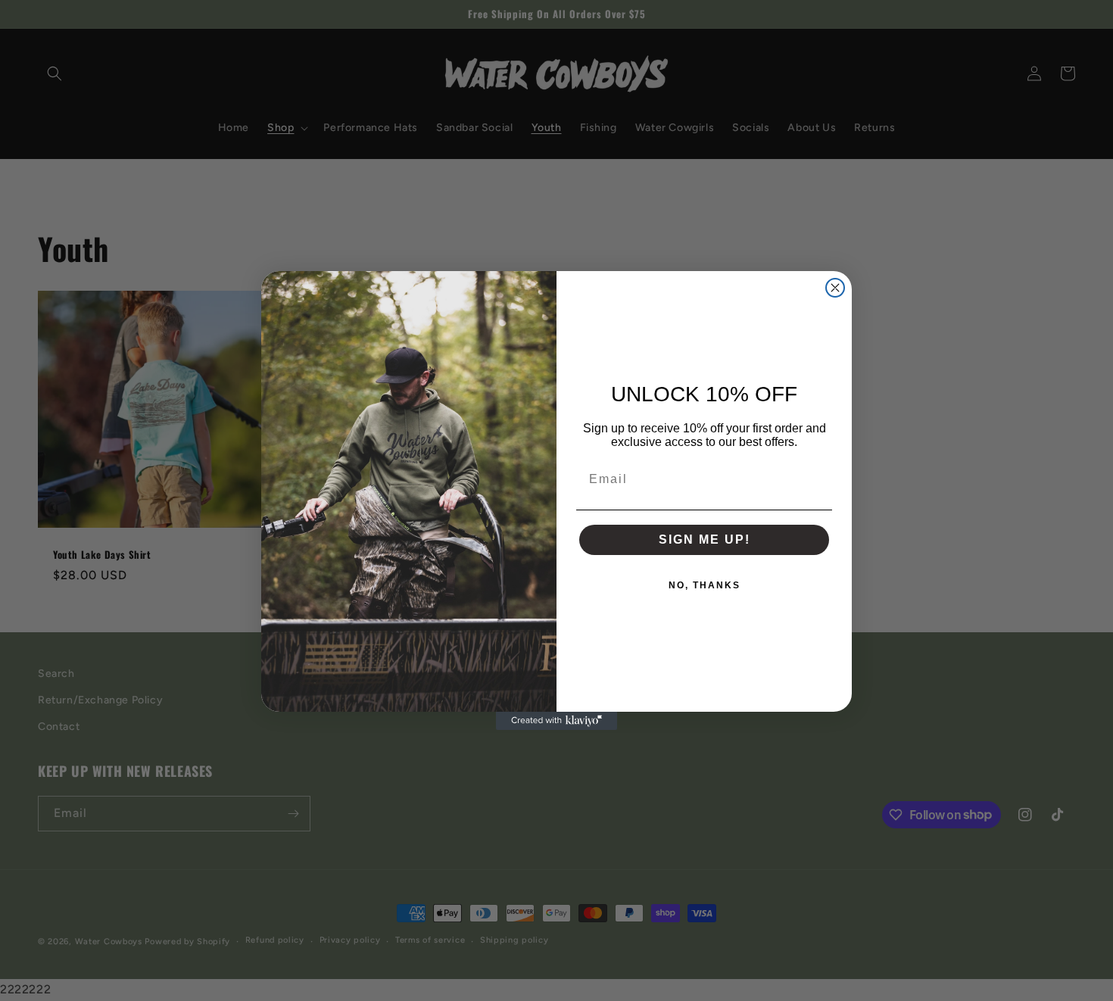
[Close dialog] (835, 288)
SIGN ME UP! (704, 539)
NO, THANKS (704, 585)
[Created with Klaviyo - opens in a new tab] (556, 721)
